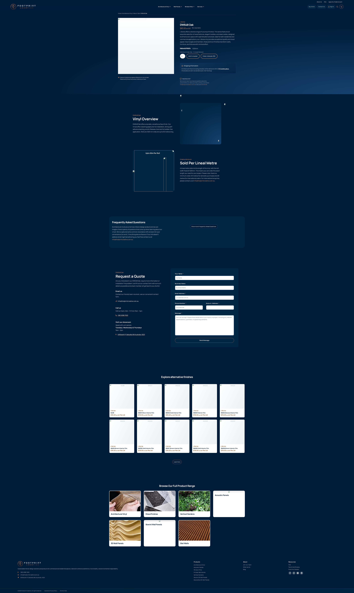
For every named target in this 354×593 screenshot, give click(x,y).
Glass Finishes (152, 514)
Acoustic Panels (222, 495)
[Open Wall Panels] (181, 6)
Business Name (180, 283)
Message (178, 313)
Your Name (179, 274)
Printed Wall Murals (199, 572)
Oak (139, 13)
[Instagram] (293, 573)
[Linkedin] (301, 573)
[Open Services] (203, 6)
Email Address (180, 293)
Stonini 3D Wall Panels (200, 577)
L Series (182, 22)
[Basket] (341, 7)
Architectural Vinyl (127, 13)
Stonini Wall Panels (154, 524)
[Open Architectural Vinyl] (170, 6)
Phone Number (180, 303)
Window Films (198, 570)
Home (119, 13)
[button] (177, 462)
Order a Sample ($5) (209, 56)
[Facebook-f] (289, 573)
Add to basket (193, 56)
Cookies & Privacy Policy (50, 591)
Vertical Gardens (187, 514)
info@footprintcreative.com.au (187, 84)
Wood (135, 13)
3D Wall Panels (117, 543)
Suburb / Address (212, 303)
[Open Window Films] (193, 6)
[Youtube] (297, 573)
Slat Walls (184, 543)
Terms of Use (63, 591)
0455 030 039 (204, 84)
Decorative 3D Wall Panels (201, 580)
